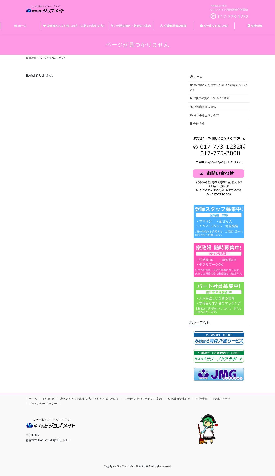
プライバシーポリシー (43, 403)
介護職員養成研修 (204, 106)
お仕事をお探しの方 (206, 115)
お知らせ (48, 398)
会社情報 (198, 123)
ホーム (197, 76)
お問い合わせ (221, 398)
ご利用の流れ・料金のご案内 (211, 98)
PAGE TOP (265, 458)
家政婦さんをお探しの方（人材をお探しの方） (218, 87)
